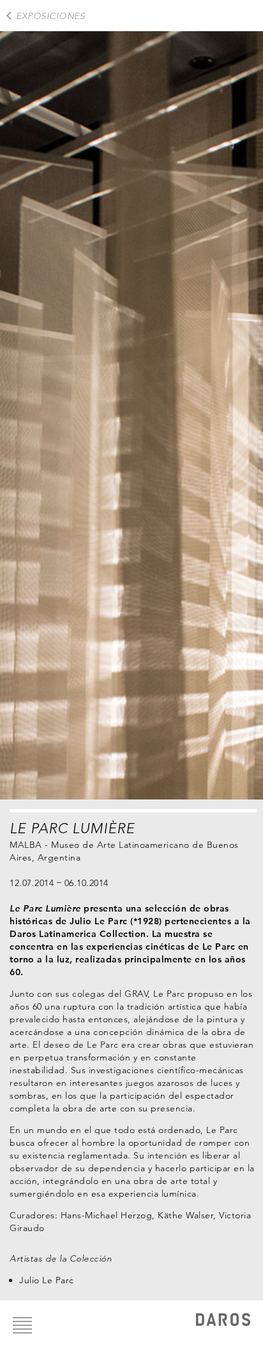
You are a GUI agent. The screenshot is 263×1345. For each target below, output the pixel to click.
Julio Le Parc (46, 1280)
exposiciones (50, 16)
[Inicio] (223, 1321)
